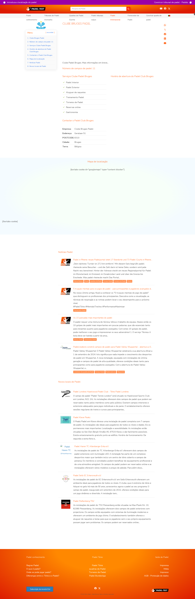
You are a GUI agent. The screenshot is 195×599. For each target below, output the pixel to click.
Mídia (166, 569)
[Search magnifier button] (128, 9)
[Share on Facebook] (165, 34)
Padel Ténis (97, 565)
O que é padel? (33, 569)
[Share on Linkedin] (165, 38)
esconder (50, 32)
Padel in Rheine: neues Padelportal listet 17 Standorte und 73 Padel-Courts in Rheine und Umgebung (119, 259)
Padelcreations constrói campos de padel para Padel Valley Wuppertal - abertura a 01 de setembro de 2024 (123, 347)
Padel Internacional (115, 16)
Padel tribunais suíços (97, 16)
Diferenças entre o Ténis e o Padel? (42, 575)
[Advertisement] (108, 44)
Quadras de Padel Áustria (76, 16)
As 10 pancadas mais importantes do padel (92, 317)
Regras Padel (32, 565)
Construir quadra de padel (153, 16)
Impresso (164, 572)
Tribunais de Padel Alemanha (51, 16)
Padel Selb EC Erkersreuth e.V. (87, 475)
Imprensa (164, 565)
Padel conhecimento (31, 16)
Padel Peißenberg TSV (83, 501)
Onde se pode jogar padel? (38, 572)
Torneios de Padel (97, 572)
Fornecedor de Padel (133, 16)
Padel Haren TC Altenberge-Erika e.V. (91, 446)
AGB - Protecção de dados (156, 575)
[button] (20, 2)
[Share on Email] (165, 43)
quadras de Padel (97, 569)
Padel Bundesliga (97, 575)
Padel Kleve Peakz (81, 417)
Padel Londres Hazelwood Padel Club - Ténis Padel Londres (101, 391)
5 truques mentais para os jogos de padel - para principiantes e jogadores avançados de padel (115, 288)
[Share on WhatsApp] (165, 25)
